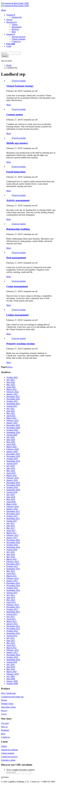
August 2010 (11, 662)
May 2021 (10, 413)
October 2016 (12, 545)
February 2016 (12, 561)
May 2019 (10, 471)
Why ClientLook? (8, 693)
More (8, 105)
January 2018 (12, 509)
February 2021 (12, 420)
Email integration (15, 171)
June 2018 (10, 497)
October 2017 (12, 516)
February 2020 (12, 449)
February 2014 (12, 604)
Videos (4, 746)
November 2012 (13, 628)
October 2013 (12, 609)
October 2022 (12, 377)
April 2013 (11, 619)
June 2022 (10, 382)
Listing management (17, 314)
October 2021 (12, 401)
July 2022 (10, 380)
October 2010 (12, 657)
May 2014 (10, 600)
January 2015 (12, 581)
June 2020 (10, 439)
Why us (4, 727)
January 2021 (12, 423)
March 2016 (11, 559)
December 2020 (13, 425)
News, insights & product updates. (20, 770)
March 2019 (11, 475)
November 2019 (13, 456)
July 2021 (10, 408)
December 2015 (13, 564)
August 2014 (11, 593)
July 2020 (10, 437)
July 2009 (10, 676)
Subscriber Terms (8, 707)
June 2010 (10, 667)
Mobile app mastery (17, 143)
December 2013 (13, 607)
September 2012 (13, 633)
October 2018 (12, 487)
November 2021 (13, 399)
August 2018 (11, 492)
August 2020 (11, 435)
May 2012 (10, 643)
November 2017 (13, 514)
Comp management (17, 286)
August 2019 (11, 463)
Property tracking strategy (20, 343)
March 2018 (11, 504)
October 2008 (12, 683)
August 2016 (11, 549)
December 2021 (13, 396)
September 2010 (13, 659)
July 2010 (10, 664)
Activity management (18, 200)
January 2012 (12, 652)
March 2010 (11, 671)
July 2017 (10, 523)
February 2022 (12, 392)
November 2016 (13, 542)
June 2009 (10, 679)
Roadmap (5, 730)
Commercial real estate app (12, 697)
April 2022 (11, 387)
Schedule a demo (8, 760)
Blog (3, 734)
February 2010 (12, 674)
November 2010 (13, 655)
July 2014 (10, 595)
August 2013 (11, 614)
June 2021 (10, 411)
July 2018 (10, 494)
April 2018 (11, 502)
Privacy (4, 710)
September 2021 (13, 404)
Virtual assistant (7, 753)
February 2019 (12, 478)
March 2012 (11, 648)
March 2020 (11, 447)
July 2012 (10, 638)
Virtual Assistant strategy (20, 86)
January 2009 (12, 681)
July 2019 (10, 466)
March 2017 (11, 533)
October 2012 (12, 631)
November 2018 (13, 485)
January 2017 (12, 537)
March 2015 (11, 576)
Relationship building (18, 229)
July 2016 (10, 552)
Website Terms (7, 703)
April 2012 (11, 645)
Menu (3, 10)
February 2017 (12, 535)
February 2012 (12, 650)
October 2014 (12, 588)
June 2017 (10, 526)
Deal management (16, 257)
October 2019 (12, 459)
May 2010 (10, 669)
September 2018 (13, 490)
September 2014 (13, 590)
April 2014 (11, 602)
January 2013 (12, 624)
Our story (5, 723)
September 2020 (13, 432)
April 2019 (11, 473)
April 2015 (11, 573)
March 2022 (11, 389)
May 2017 (10, 528)
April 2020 (11, 444)
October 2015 (12, 566)
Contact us (5, 737)
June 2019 (10, 468)
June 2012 (10, 640)
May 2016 (10, 557)
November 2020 (13, 427)
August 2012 (11, 636)
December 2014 (13, 583)
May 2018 (10, 499)
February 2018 (12, 506)
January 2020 (12, 451)
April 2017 (11, 530)
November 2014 (13, 585)
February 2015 (12, 578)
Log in (4, 714)
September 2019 (13, 461)
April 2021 (11, 415)
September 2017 (13, 518)
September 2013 (13, 612)
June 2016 (10, 554)
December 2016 (13, 540)
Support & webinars (9, 750)
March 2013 (11, 621)
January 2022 (12, 394)
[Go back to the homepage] (15, 4)
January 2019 (12, 480)
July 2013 (10, 616)
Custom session (14, 114)
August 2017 (11, 521)
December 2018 (13, 482)
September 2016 (13, 547)
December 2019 (13, 454)
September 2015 (13, 569)
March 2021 (11, 418)
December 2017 (13, 511)
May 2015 (10, 571)
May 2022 (10, 384)
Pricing (4, 700)
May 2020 (10, 442)
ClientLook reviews (9, 756)
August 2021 (11, 406)
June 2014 (10, 597)
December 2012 (13, 626)
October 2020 (12, 430)
